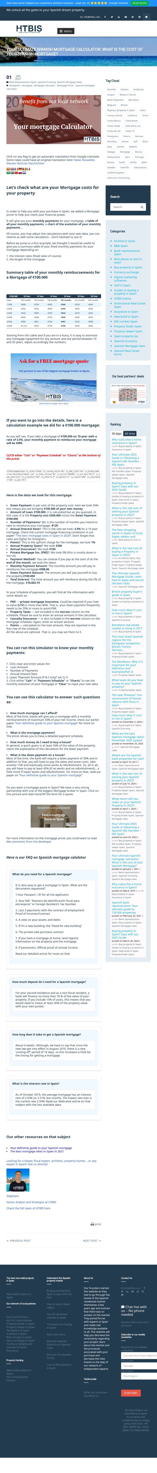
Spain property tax (126, 336)
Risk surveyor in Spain (19, 1337)
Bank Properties (115, 99)
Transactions (140, 167)
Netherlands (113, 157)
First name (127, 1360)
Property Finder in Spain (20, 1323)
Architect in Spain (16, 1333)
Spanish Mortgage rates (69, 82)
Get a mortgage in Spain (20, 1340)
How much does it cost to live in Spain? (127, 611)
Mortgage (27, 85)
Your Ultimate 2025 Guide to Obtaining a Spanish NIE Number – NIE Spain (126, 459)
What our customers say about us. (96, 1394)
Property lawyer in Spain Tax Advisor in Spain (20, 1328)
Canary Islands (115, 115)
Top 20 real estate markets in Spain (57, 1316)
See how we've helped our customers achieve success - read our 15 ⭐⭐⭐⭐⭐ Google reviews (67, 3)
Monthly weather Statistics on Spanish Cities (59, 1344)
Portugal (139, 157)
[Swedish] (12, 172)
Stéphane (12, 1196)
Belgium (111, 105)
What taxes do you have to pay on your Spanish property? (127, 683)
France (126, 136)
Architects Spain (124, 241)
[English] (12, 169)
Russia (110, 162)
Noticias (22, 163)
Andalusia (138, 89)
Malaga (111, 151)
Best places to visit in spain (128, 260)
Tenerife (124, 167)
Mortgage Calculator (44, 85)
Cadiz (143, 110)
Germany (112, 141)
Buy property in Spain (128, 267)
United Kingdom (115, 172)
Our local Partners (17, 1317)
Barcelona (133, 99)
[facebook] (105, 16)
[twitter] (112, 16)
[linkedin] (118, 16)
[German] (20, 169)
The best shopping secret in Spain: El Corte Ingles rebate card (127, 533)
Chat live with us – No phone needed (134, 1310)
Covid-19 (129, 131)
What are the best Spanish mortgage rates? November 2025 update (128, 737)
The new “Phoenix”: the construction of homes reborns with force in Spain (127, 700)
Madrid (133, 146)
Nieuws (11, 163)
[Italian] (28, 169)
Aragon (111, 94)
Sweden (111, 167)
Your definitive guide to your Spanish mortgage (46, 723)
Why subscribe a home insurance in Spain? (126, 441)
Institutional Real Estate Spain (129, 305)
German (139, 136)
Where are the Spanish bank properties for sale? (128, 756)
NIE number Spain (126, 321)
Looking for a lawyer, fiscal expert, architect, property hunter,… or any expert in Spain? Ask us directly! (51, 1162)
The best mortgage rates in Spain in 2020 (43, 535)
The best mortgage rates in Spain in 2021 (37, 1151)
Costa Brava (131, 120)
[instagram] (139, 16)
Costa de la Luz (132, 125)
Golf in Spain (122, 285)
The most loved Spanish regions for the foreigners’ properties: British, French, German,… (127, 643)
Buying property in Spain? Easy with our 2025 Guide (125, 486)
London (120, 146)
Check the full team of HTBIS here (28, 1208)
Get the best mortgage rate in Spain (53, 403)
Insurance (12, 1350)
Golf (135, 141)
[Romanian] (24, 169)
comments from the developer (31, 841)
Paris (127, 157)
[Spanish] (8, 169)
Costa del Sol (114, 131)
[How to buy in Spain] (29, 29)
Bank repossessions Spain (22, 82)
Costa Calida (113, 125)
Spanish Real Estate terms (127, 352)
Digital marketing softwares (125, 278)
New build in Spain (126, 316)
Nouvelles (88, 160)
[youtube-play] (125, 16)
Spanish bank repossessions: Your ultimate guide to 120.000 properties (125, 907)
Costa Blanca (114, 120)
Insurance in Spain (126, 311)
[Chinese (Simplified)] (16, 172)
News (77, 160)
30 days (117, 433)
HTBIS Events (122, 298)
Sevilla (133, 162)
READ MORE (140, 3)
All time (130, 433)
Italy (109, 146)
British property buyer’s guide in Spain (127, 593)
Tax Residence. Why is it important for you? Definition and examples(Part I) (127, 667)
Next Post (92, 1240)
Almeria (124, 89)
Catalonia (132, 115)
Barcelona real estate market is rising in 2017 (127, 626)
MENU (68, 31)
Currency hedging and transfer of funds (19, 1345)
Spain (144, 162)
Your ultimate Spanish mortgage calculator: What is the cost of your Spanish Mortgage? (127, 861)
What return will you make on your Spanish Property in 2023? (126, 802)
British (124, 105)
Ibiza (144, 141)
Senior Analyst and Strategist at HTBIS (31, 1202)
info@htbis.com (91, 16)
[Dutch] (24, 172)
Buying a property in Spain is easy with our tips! (59, 1294)
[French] (16, 169)
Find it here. (137, 1423)
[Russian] (20, 172)
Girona (125, 141)
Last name (127, 1371)
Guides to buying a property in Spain (126, 291)
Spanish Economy (47, 82)
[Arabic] (8, 172)
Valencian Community (118, 177)
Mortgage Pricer (65, 85)
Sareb (122, 162)
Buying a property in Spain (121, 110)
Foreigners (14, 85)
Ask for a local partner (19, 1320)
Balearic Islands (128, 94)
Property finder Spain (128, 326)
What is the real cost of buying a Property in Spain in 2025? (127, 551)
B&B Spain (121, 246)
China (145, 115)
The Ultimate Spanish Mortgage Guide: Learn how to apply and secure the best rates (128, 578)
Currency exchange (126, 272)
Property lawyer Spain (128, 331)
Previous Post (18, 1240)
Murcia (138, 151)
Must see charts (56, 1334)
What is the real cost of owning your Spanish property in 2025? (127, 511)
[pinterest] (132, 16)
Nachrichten (36, 163)
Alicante (111, 89)
